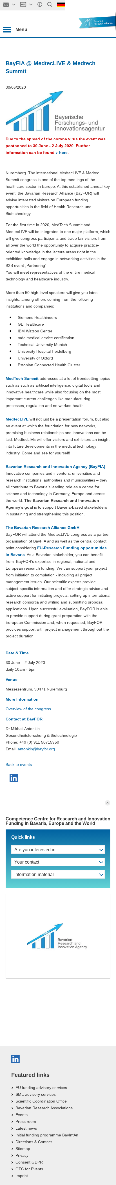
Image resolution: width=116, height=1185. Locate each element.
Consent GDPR (29, 1162)
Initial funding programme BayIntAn (46, 1135)
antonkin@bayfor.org (36, 749)
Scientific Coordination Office (41, 1101)
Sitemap (22, 1148)
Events (21, 1114)
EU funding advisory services (41, 1087)
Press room (25, 1121)
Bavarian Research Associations (44, 1108)
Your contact (26, 862)
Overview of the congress (28, 709)
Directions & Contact (33, 1142)
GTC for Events (29, 1169)
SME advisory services (35, 1094)
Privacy (21, 1155)
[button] (14, 778)
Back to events (19, 764)
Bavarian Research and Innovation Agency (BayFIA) (55, 466)
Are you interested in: (35, 849)
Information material (34, 874)
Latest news (26, 1128)
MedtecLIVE (17, 419)
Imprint (21, 1175)
